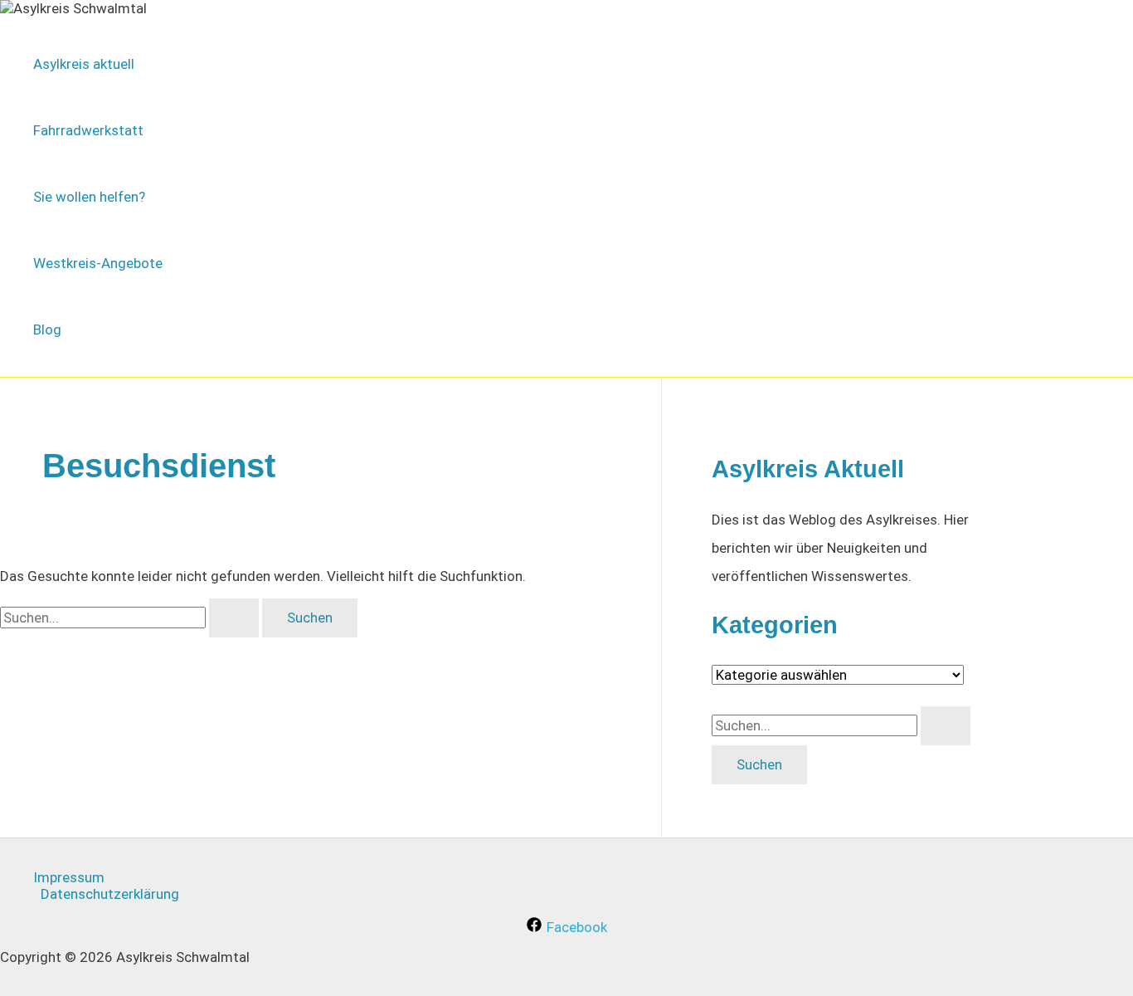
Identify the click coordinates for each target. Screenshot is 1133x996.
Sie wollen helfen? (89, 196)
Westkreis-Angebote (98, 263)
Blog (47, 329)
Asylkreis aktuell (83, 64)
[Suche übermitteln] (234, 617)
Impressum (69, 877)
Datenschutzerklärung (110, 894)
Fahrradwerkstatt (88, 130)
